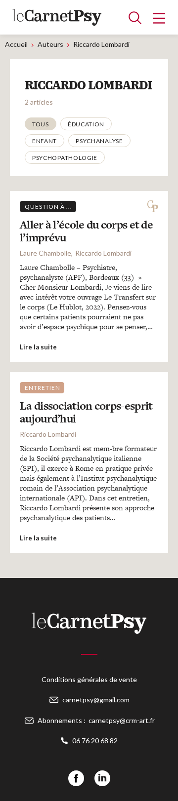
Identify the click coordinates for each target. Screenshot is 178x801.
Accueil (16, 44)
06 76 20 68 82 (95, 740)
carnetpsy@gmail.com (96, 699)
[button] (40, 123)
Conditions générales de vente (89, 679)
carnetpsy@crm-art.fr (122, 720)
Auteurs (50, 44)
